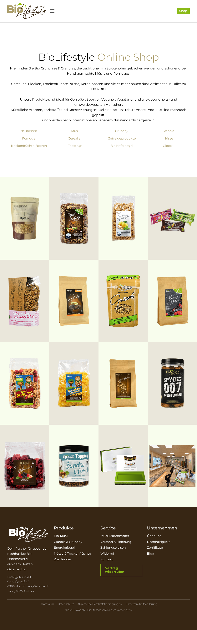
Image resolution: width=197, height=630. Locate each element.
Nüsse (168, 138)
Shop (183, 11)
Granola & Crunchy (68, 542)
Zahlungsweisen (113, 547)
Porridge (28, 138)
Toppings (75, 146)
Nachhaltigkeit (158, 542)
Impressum (47, 604)
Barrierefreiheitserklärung (141, 604)
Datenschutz (66, 604)
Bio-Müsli (61, 536)
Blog (150, 553)
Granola (168, 131)
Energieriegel (64, 547)
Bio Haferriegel (121, 146)
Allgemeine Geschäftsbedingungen (100, 604)
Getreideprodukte (122, 138)
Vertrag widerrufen (114, 569)
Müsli (75, 131)
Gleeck (168, 146)
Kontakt (106, 559)
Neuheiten (28, 131)
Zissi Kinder (62, 559)
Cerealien (75, 138)
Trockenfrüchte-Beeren (29, 146)
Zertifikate (155, 547)
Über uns (154, 536)
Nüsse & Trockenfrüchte (72, 553)
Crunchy (121, 131)
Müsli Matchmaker (114, 536)
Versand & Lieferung (115, 542)
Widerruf (107, 553)
